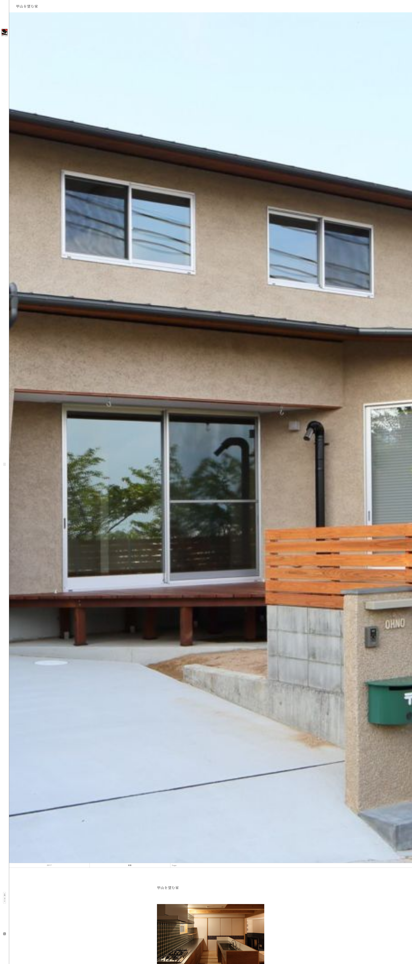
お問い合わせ (4, 897)
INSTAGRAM (4, 934)
